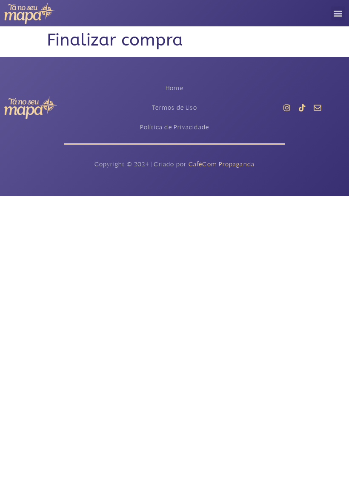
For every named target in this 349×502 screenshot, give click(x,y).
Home (174, 88)
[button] (338, 13)
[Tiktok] (302, 107)
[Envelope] (317, 107)
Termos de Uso (174, 107)
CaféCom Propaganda (222, 164)
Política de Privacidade (174, 127)
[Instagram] (287, 107)
